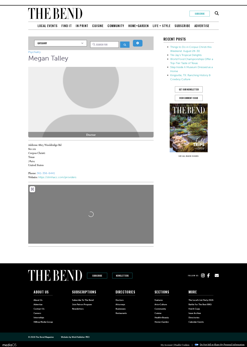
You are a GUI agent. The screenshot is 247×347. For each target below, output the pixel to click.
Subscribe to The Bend (83, 300)
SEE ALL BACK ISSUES (189, 156)
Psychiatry (34, 52)
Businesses (121, 309)
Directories (194, 317)
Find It (66, 26)
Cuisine (98, 26)
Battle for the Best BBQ (200, 304)
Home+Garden (138, 26)
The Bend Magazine (45, 337)
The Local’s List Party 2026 (201, 300)
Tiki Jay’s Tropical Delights (186, 55)
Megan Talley (48, 58)
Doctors (120, 300)
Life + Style (162, 26)
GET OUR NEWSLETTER (189, 89)
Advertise (202, 26)
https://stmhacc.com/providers (57, 177)
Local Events (48, 26)
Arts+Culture (161, 304)
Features (159, 300)
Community (116, 26)
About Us (38, 300)
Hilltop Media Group (43, 322)
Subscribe (200, 13)
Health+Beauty (162, 317)
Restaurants (121, 313)
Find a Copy (194, 309)
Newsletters (122, 275)
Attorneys (120, 304)
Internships (39, 317)
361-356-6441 (46, 173)
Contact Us (39, 309)
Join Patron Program (82, 304)
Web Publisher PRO (81, 337)
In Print (82, 26)
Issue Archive (195, 313)
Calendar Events (196, 322)
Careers (37, 313)
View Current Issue (188, 98)
